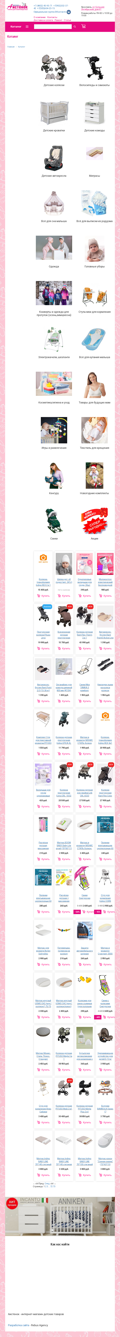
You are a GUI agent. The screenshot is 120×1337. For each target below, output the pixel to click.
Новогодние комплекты (94, 493)
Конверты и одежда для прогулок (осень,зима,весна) (54, 313)
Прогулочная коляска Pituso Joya (43, 635)
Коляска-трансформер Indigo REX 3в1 (105, 740)
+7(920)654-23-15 (46, 8)
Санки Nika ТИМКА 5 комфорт (84, 687)
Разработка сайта (18, 1325)
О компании (40, 17)
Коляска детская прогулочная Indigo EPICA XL (64, 740)
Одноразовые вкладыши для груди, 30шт (85, 582)
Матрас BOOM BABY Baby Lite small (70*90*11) (64, 845)
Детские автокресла (54, 175)
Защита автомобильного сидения (85, 951)
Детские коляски (54, 85)
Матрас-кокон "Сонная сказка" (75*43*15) (105, 1161)
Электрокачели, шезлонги (54, 357)
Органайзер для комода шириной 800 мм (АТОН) (64, 687)
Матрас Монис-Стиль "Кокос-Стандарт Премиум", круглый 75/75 (43, 1059)
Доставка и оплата (43, 20)
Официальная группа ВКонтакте (50, 12)
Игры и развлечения (54, 447)
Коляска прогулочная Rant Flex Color (105, 793)
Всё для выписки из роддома (95, 221)
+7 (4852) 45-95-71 (43, 5)
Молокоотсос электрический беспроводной (105, 582)
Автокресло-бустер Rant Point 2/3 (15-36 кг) (43, 687)
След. (47, 1183)
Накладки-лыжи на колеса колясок (105, 687)
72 (51, 1186)
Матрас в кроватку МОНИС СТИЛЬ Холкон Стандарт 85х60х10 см (84, 743)
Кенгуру (54, 493)
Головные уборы (94, 266)
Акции (94, 538)
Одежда (54, 266)
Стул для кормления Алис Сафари (43, 1109)
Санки (54, 538)
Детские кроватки (54, 130)
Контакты (52, 17)
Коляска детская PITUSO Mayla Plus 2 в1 (85, 1109)
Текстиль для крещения (94, 447)
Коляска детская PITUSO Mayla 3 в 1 (64, 1056)
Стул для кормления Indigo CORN (105, 898)
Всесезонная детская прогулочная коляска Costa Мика (64, 638)
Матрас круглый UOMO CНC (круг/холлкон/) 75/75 (43, 1003)
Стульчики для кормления (95, 311)
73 (54, 1186)
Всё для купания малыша (94, 357)
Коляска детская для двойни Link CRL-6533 (85, 793)
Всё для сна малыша (54, 221)
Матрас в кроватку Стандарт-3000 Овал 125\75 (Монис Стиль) (105, 954)
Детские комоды (94, 130)
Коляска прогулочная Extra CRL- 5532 (63, 793)
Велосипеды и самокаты (94, 85)
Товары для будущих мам (94, 402)
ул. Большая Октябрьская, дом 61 (92, 8)
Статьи (67, 20)
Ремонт (58, 20)
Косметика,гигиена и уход (54, 402)
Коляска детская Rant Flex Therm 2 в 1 (85, 635)
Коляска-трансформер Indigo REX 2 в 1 (43, 582)
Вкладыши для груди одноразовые (43, 793)
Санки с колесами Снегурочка (105, 1003)
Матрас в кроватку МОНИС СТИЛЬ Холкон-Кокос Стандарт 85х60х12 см (84, 848)
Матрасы (94, 175)
